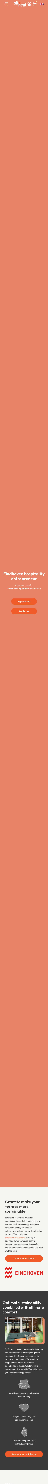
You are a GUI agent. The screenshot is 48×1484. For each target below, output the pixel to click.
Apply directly (24, 601)
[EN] (41, 4)
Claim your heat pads (24, 1258)
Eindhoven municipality (15, 1237)
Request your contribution (24, 1454)
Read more (24, 611)
